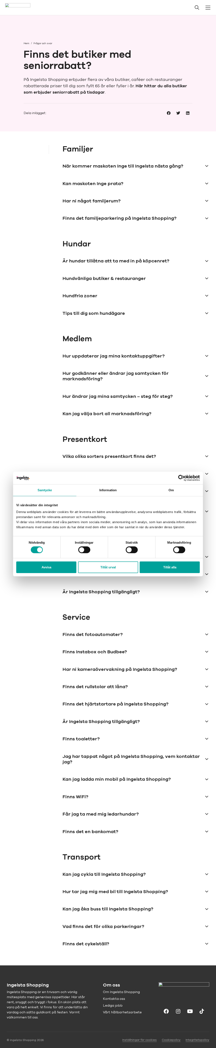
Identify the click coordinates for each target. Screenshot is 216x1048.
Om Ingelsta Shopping (121, 992)
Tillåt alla (169, 567)
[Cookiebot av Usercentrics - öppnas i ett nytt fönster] (181, 478)
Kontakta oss (114, 998)
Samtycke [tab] (45, 490)
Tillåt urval (108, 567)
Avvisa (46, 567)
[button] (168, 113)
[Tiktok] (201, 1011)
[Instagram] (178, 1011)
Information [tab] (108, 490)
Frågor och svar (43, 43)
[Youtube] (190, 1011)
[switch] (84, 549)
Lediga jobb (113, 1005)
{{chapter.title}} (25, 149)
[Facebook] (166, 1011)
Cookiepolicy (171, 1040)
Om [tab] (171, 490)
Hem (26, 43)
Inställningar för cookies (139, 1040)
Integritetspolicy (197, 1040)
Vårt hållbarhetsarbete (122, 1012)
